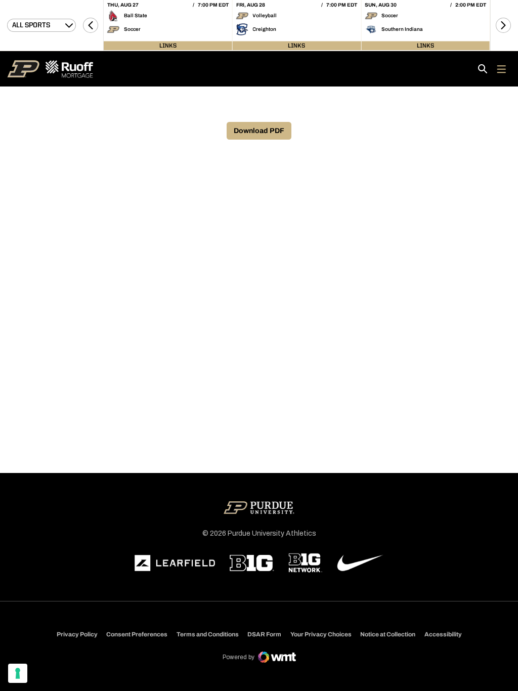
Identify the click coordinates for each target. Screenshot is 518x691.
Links (168, 45)
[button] (90, 25)
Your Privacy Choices (321, 634)
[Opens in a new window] (175, 563)
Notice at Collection (387, 634)
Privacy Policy (77, 634)
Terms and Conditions (208, 634)
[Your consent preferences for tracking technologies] (17, 673)
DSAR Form (264, 634)
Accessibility (443, 634)
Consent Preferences (136, 634)
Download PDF (259, 131)
